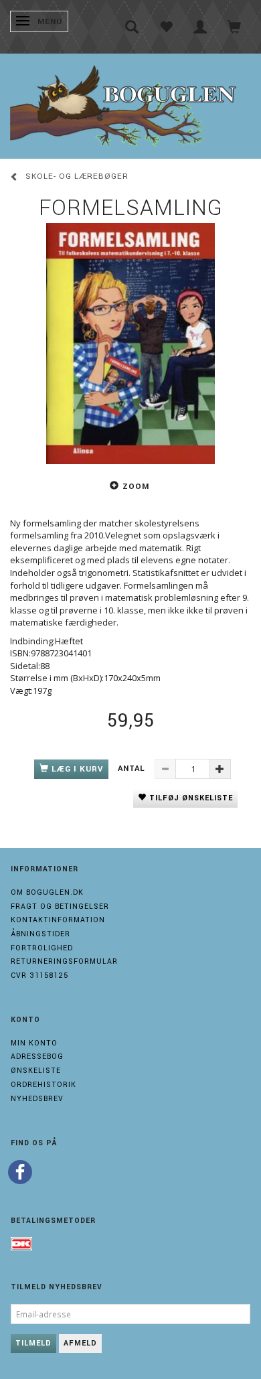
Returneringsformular (64, 961)
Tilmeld (33, 1343)
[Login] (200, 27)
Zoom (135, 486)
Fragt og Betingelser (60, 906)
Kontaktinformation (58, 920)
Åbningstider (40, 934)
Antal (133, 768)
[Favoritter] (166, 27)
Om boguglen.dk (47, 892)
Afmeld (80, 1343)
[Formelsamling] (130, 343)
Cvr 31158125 (39, 975)
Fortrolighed (42, 948)
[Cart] (234, 27)
